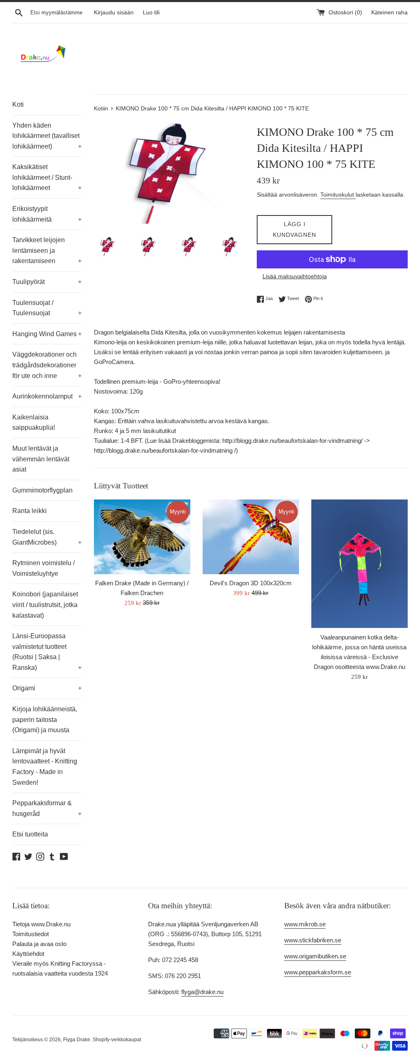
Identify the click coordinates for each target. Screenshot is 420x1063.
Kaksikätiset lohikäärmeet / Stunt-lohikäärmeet (47, 177)
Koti (18, 104)
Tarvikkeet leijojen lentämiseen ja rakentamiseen (47, 250)
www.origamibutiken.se (315, 956)
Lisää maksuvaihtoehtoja (294, 276)
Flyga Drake (76, 1039)
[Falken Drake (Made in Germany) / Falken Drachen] (142, 536)
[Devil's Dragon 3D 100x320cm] (251, 536)
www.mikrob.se (305, 924)
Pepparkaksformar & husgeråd (47, 808)
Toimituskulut (338, 194)
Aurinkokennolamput (47, 396)
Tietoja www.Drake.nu (41, 924)
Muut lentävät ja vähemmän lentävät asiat (40, 459)
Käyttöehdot (28, 953)
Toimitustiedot (30, 933)
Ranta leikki (29, 510)
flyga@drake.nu (202, 991)
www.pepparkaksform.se (317, 972)
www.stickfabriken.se (312, 940)
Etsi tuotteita (30, 834)
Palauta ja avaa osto (39, 943)
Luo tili (151, 12)
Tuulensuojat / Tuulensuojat (47, 308)
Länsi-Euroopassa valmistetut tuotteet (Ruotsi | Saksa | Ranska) (47, 651)
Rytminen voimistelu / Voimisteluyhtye (43, 568)
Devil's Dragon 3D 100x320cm (251, 583)
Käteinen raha (389, 12)
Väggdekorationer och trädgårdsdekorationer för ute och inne (47, 365)
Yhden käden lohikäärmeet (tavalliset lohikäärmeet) (47, 136)
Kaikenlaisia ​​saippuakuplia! (33, 422)
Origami (47, 688)
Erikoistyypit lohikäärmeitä (47, 214)
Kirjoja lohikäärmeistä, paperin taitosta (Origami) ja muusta (44, 719)
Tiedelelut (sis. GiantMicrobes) (47, 537)
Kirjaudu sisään (114, 12)
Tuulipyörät (47, 281)
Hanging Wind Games (47, 333)
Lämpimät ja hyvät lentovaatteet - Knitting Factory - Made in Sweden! (44, 766)
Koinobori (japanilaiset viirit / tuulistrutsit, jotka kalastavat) (45, 605)
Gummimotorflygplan (42, 490)
